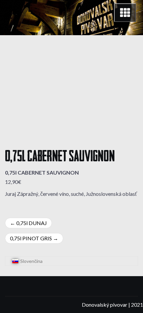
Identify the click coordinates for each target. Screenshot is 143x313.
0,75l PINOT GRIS (31, 238)
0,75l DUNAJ (31, 223)
